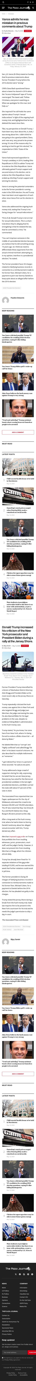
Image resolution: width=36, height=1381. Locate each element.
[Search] (33, 8)
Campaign (28, 31)
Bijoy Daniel (7, 646)
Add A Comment (18, 432)
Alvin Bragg (26, 926)
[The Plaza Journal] (19, 7)
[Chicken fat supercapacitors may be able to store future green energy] (18, 561)
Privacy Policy (8, 1360)
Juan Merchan (18, 929)
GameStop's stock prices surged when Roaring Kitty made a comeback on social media (18, 510)
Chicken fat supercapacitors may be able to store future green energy (20, 574)
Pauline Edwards (8, 31)
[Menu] (3, 8)
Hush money (7, 929)
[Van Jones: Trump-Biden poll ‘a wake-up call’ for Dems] (18, 355)
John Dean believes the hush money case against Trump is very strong (17, 394)
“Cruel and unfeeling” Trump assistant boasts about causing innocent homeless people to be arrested (17, 422)
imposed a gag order (17, 836)
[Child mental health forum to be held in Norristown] (18, 467)
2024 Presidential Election (11, 288)
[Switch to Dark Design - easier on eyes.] (3, 2)
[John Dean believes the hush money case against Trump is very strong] (18, 381)
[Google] (24, 1274)
